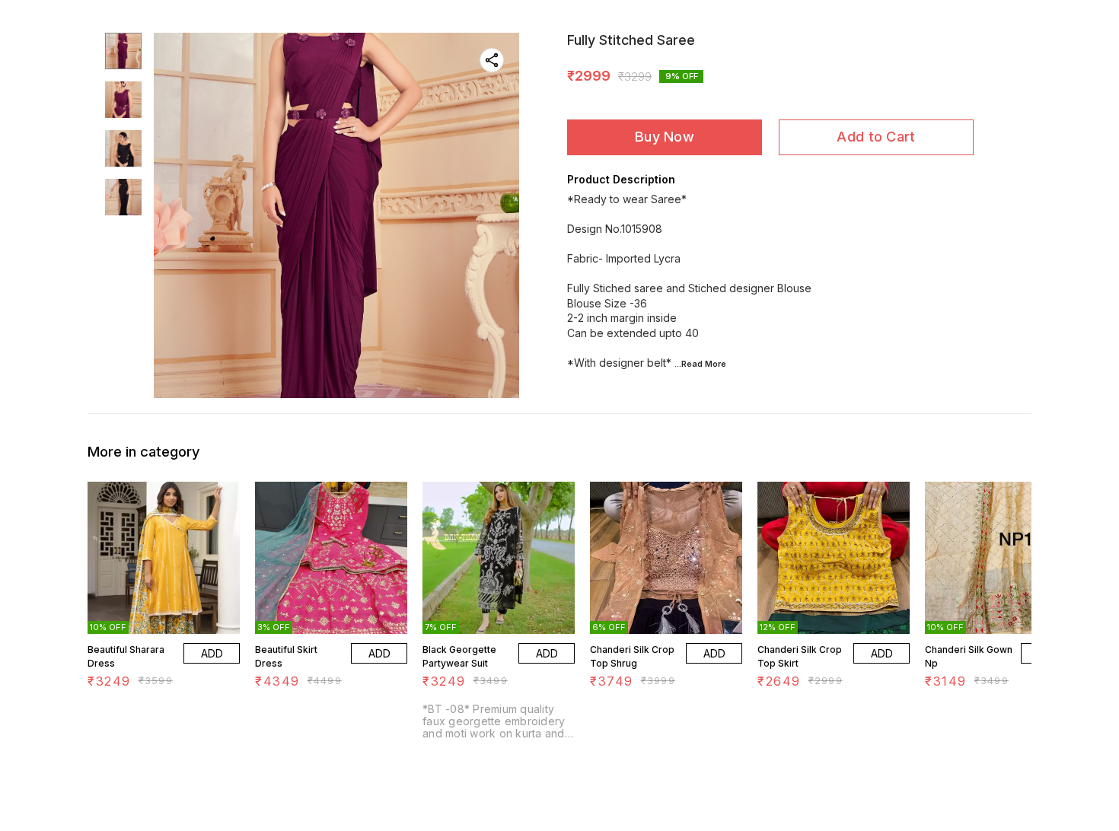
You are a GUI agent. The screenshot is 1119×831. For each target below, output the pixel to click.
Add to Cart (876, 137)
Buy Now (664, 137)
